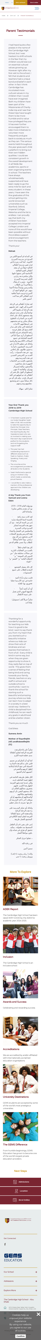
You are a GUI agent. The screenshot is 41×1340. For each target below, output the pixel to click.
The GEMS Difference (15, 1144)
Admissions (24, 1182)
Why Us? (13, 15)
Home (3, 15)
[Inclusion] (20, 938)
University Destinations (16, 1097)
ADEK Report (10, 909)
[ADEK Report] (20, 891)
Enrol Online (24, 1200)
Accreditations (11, 1049)
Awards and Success (14, 1001)
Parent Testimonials (27, 15)
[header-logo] (10, 8)
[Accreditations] (20, 1031)
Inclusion (8, 956)
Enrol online (34, 2)
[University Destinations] (20, 1078)
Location (24, 1191)
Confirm (21, 1336)
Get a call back (20, 2)
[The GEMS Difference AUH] (20, 1126)
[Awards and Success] (20, 983)
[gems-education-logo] (13, 1258)
